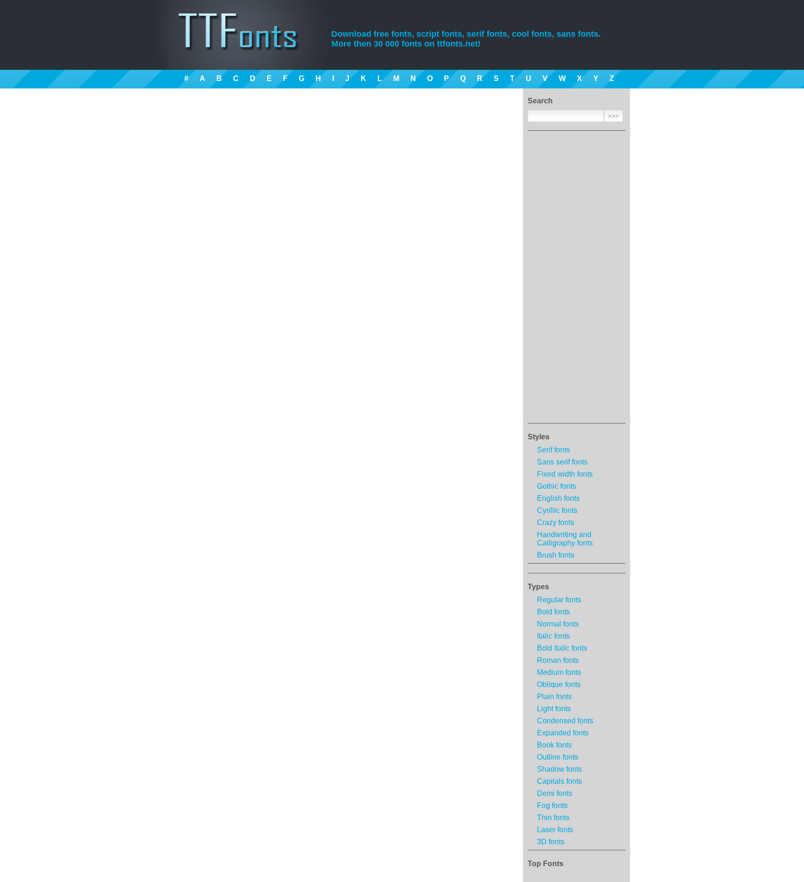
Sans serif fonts (562, 462)
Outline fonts (557, 757)
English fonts (558, 498)
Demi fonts (554, 793)
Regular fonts (559, 600)
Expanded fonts (563, 733)
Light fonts (554, 709)
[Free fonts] (246, 44)
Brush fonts (555, 555)
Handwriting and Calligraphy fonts (565, 539)
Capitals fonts (559, 781)
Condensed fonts (565, 721)
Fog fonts (552, 805)
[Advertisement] (576, 279)
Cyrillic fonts (557, 510)
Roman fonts (558, 660)
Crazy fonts (555, 522)
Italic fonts (553, 636)
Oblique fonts (559, 684)
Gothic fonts (556, 486)
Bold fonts (553, 612)
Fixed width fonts (565, 474)
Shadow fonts (559, 769)
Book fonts (554, 745)
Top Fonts (545, 864)
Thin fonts (553, 817)
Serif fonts (553, 450)
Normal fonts (558, 624)
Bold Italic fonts (562, 648)
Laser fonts (555, 830)
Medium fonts (559, 672)
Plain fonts (554, 696)
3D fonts (550, 842)
